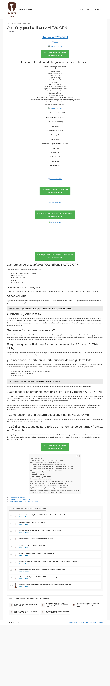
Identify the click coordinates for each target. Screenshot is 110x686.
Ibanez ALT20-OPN (55, 37)
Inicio (81, 9)
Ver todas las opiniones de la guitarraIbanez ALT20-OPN (55, 191)
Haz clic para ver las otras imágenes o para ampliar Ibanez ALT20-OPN (53, 466)
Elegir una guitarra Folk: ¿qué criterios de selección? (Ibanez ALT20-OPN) (52, 481)
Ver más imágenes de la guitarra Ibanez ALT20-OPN (48, 460)
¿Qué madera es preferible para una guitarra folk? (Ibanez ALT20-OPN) (51, 485)
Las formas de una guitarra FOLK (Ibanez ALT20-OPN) (46, 471)
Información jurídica (73, 622)
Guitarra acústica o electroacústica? (41, 479)
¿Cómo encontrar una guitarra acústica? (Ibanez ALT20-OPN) (48, 488)
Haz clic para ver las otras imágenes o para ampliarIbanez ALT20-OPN (55, 214)
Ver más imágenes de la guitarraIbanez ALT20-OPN (55, 53)
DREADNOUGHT (39, 475)
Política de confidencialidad (88, 622)
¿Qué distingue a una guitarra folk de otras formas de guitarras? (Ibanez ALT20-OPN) (55, 490)
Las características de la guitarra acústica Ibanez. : (45, 462)
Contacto (100, 622)
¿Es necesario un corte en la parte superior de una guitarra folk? (49, 483)
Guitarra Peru (25, 9)
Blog (88, 9)
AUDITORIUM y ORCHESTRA (42, 477)
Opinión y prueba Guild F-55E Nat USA (19, 499)
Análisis (97, 9)
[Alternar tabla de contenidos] (77, 455)
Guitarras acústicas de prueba (20, 23)
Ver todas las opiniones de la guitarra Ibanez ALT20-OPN (49, 464)
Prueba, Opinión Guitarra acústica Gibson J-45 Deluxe (23, 501)
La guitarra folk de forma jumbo (42, 473)
